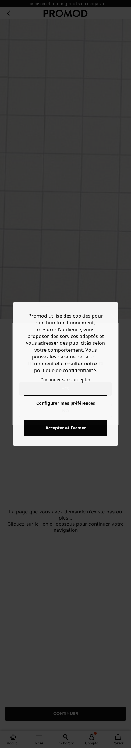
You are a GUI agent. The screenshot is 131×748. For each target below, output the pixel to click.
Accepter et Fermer (65, 428)
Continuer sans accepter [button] (65, 380)
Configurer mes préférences (65, 403)
